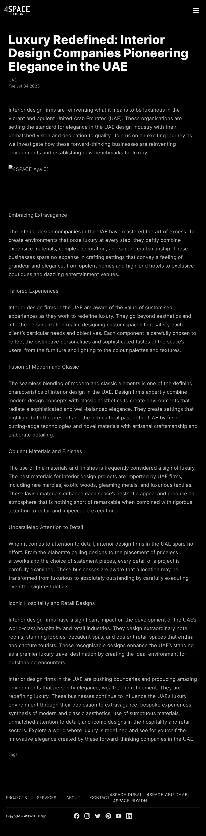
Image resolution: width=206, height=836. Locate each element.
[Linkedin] (129, 816)
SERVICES (46, 797)
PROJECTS (16, 797)
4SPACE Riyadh (130, 800)
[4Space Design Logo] (17, 10)
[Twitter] (97, 816)
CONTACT (100, 797)
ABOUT (73, 797)
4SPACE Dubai (125, 794)
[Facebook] (76, 816)
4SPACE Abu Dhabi (168, 794)
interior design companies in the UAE (63, 232)
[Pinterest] (108, 816)
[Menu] (196, 11)
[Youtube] (118, 816)
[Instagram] (87, 816)
